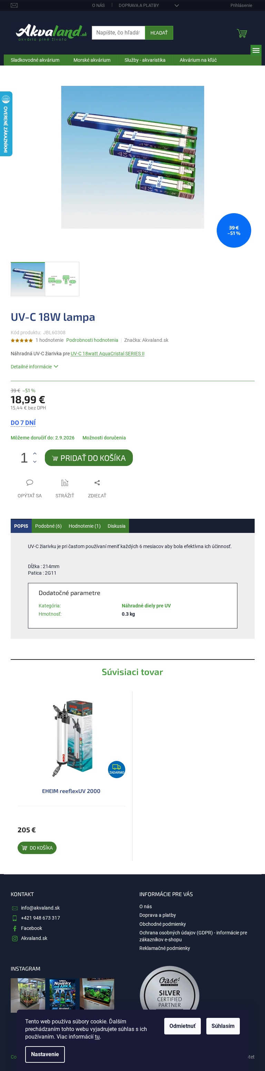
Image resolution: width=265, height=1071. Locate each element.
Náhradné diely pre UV (146, 605)
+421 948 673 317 (40, 918)
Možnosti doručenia (104, 437)
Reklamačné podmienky (164, 948)
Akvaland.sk (34, 938)
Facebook (31, 928)
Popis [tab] (21, 526)
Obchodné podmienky (162, 924)
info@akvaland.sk (40, 908)
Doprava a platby (139, 5)
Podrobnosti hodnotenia (92, 340)
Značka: (146, 340)
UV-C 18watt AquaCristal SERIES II (108, 353)
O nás (98, 5)
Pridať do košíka (93, 458)
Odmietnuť (182, 1026)
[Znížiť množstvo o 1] (34, 462)
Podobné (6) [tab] (48, 526)
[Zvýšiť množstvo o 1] (34, 454)
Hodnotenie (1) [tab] (85, 526)
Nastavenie (45, 1054)
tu (97, 1036)
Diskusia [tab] (117, 526)
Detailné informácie (31, 366)
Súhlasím (223, 1026)
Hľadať (159, 33)
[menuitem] (35, 60)
